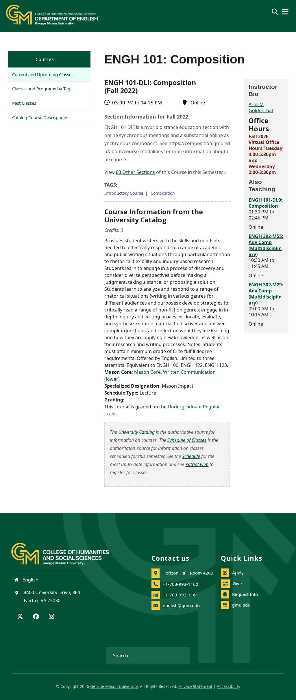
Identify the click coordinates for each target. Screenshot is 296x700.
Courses (45, 59)
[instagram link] (51, 617)
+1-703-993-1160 (180, 584)
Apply (238, 572)
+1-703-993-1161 (180, 595)
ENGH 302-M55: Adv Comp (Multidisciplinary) (266, 245)
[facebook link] (36, 617)
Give (237, 583)
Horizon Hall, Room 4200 (187, 573)
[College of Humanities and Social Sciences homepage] (66, 550)
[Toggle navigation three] (285, 12)
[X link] (20, 617)
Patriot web (196, 464)
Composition (163, 193)
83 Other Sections (135, 172)
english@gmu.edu (181, 605)
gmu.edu (241, 605)
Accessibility (228, 686)
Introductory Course (123, 193)
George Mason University (114, 686)
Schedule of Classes (186, 440)
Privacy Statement (195, 686)
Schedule (191, 456)
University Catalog (136, 432)
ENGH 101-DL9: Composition (265, 203)
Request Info (245, 594)
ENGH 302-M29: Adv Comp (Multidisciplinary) (266, 293)
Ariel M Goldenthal (261, 107)
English (29, 580)
